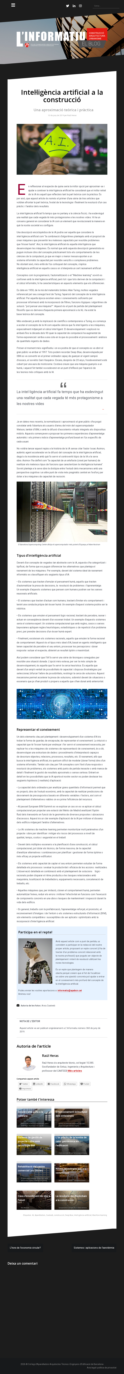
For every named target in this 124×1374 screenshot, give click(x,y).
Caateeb (49, 1215)
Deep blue (69, 1215)
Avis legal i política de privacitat (101, 1367)
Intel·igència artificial (82, 1215)
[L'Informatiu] (62, 38)
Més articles (74, 1070)
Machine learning (99, 1215)
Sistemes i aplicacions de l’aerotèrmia (94, 1247)
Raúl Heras (71, 115)
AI (33, 1215)
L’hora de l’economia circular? (25, 1247)
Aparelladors (40, 1215)
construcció (59, 1215)
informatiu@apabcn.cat (70, 990)
